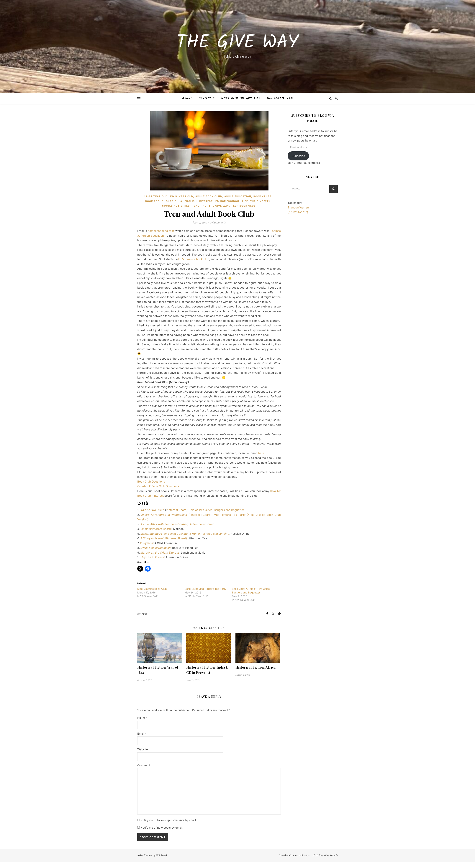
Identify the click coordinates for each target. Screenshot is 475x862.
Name (142, 717)
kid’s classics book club (193, 259)
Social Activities (176, 205)
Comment (143, 765)
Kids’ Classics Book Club (152, 588)
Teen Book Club (243, 205)
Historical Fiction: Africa (255, 667)
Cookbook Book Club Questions (158, 486)
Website (142, 749)
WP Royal (161, 855)
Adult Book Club (208, 196)
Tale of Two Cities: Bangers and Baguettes (217, 510)
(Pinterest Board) (160, 529)
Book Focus (154, 201)
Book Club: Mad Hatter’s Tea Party (205, 588)
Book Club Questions (151, 481)
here (261, 453)
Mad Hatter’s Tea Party (230, 514)
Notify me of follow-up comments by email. (168, 820)
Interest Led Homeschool (219, 201)
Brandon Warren (298, 207)
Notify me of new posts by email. (161, 827)
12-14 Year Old (156, 196)
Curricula (174, 201)
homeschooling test (161, 231)
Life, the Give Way (256, 201)
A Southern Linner (202, 524)
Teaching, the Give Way (210, 205)
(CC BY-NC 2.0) (298, 212)
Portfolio (207, 98)
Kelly (145, 613)
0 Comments (218, 222)
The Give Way (237, 43)
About (187, 98)
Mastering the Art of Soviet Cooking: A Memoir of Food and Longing (184, 533)
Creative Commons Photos (294, 855)
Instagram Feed (280, 98)
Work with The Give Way (240, 98)
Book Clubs (262, 196)
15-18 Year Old (181, 196)
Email (142, 733)
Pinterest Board (176, 510)
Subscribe (298, 156)
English (191, 201)
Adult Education (237, 196)
